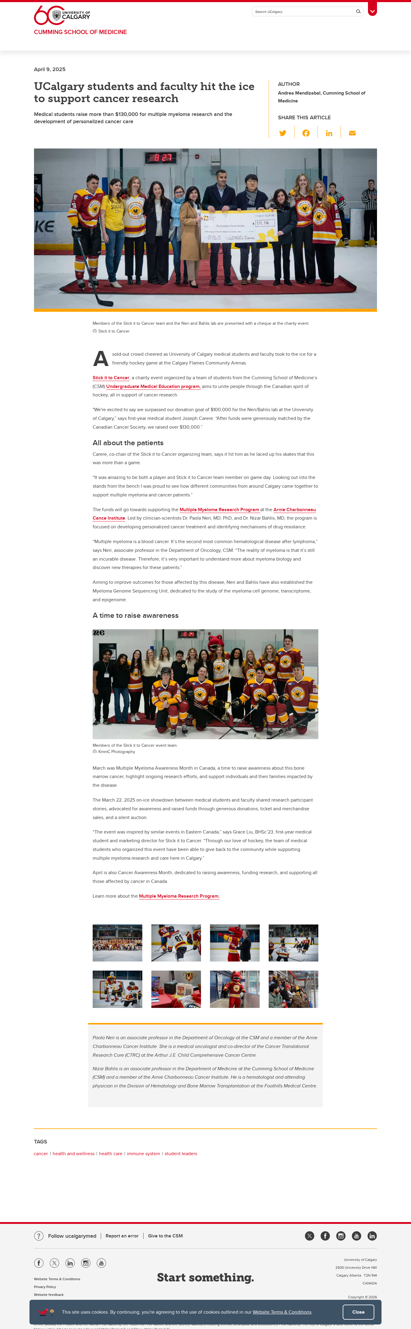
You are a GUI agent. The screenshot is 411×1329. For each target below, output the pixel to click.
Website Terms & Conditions (282, 1312)
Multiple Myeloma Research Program (220, 509)
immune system (143, 1153)
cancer (41, 1153)
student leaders (181, 1153)
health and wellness (73, 1153)
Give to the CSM (165, 1235)
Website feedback (48, 1294)
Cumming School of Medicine (80, 31)
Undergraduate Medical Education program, (153, 386)
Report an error (122, 1235)
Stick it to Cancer (111, 377)
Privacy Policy (45, 1286)
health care (110, 1153)
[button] (286, 132)
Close (358, 1312)
